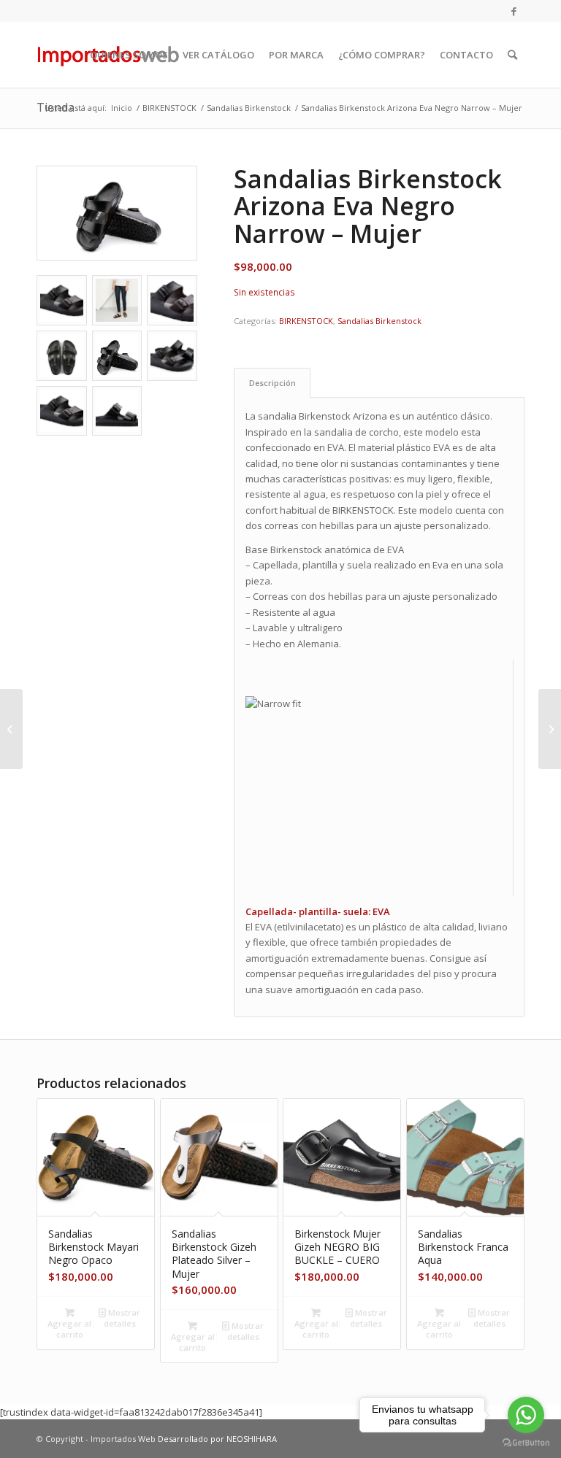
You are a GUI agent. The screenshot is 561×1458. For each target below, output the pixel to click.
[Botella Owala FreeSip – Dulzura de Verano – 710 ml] (11, 729)
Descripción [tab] (272, 382)
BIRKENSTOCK (306, 320)
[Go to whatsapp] (526, 1415)
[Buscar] (512, 55)
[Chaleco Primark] (549, 729)
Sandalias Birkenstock (379, 320)
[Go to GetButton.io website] (526, 1443)
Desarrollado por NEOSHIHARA (217, 1438)
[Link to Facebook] (513, 11)
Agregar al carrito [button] (69, 1329)
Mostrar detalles (122, 1318)
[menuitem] (129, 55)
